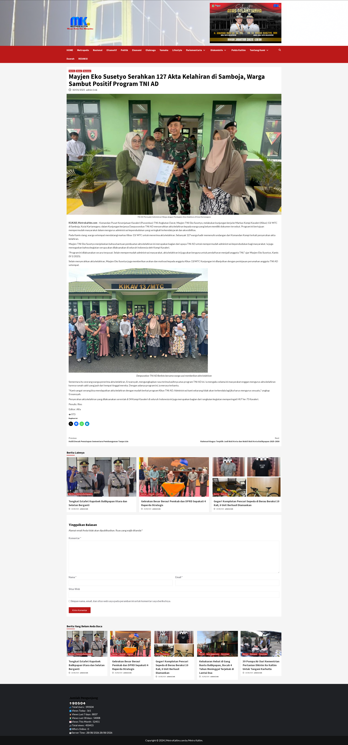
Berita (71, 71)
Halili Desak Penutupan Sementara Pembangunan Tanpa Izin (98, 440)
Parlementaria (194, 50)
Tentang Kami (257, 50)
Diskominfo (217, 50)
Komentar (75, 538)
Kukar (79, 71)
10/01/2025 (78, 89)
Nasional (97, 50)
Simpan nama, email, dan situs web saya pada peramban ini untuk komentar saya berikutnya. (121, 601)
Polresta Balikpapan (84, 494)
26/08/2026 (75, 509)
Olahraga (151, 50)
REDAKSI (83, 58)
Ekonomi (137, 50)
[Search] (279, 49)
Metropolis (83, 50)
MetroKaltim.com (175, 740)
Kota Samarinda (213, 654)
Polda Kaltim (239, 50)
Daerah (70, 58)
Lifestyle (177, 50)
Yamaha (164, 50)
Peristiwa (225, 654)
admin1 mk (91, 89)
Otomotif (111, 50)
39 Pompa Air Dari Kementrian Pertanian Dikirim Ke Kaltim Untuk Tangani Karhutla (261, 665)
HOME (70, 50)
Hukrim (224, 494)
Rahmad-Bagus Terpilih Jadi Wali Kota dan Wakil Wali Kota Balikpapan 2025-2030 (239, 440)
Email (179, 577)
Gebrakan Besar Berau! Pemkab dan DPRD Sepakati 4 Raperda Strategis (130, 665)
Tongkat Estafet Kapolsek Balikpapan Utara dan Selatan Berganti (87, 665)
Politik (124, 50)
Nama (72, 577)
